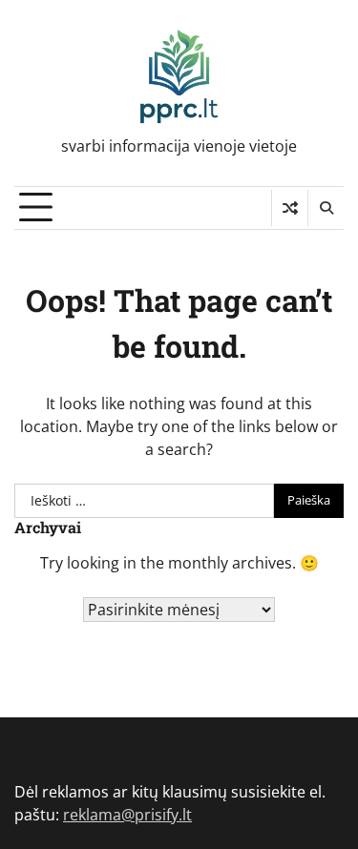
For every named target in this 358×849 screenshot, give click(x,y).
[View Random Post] (289, 208)
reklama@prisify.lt (127, 814)
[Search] (325, 208)
